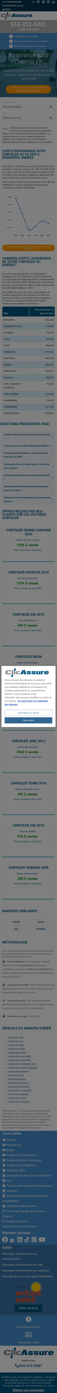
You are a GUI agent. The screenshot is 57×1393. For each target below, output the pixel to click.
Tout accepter (28, 720)
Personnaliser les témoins (28, 713)
